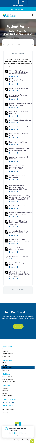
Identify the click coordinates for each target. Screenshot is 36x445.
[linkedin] (10, 402)
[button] (32, 15)
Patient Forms (18, 5)
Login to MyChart (18, 9)
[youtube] (6, 402)
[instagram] (13, 402)
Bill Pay (23, 2)
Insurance (13, 2)
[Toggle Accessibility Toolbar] (32, 441)
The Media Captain (25, 440)
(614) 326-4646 (17, 433)
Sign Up (18, 326)
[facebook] (3, 402)
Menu (29, 15)
